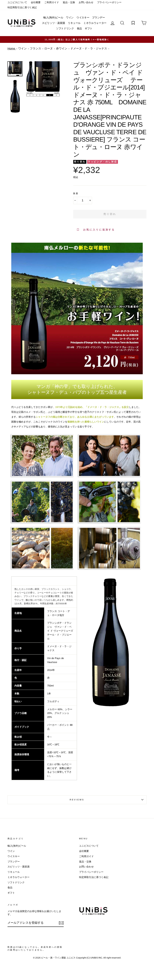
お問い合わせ (86, 2)
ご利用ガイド (51, 2)
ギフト (88, 28)
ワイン (70, 17)
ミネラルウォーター (94, 22)
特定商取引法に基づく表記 (22, 7)
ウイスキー (82, 17)
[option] (77, 39)
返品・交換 (69, 2)
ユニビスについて (17, 2)
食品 (79, 28)
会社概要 (36, 2)
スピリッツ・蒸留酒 (53, 22)
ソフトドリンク (65, 28)
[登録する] (61, 923)
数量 (76, 193)
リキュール (74, 22)
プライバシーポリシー (109, 2)
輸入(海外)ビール (53, 17)
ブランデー (98, 17)
